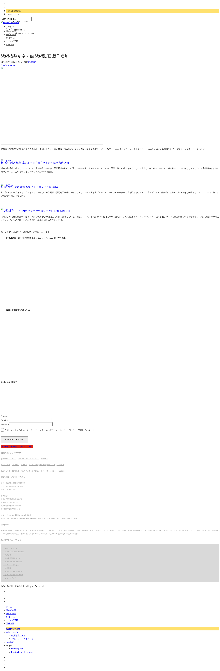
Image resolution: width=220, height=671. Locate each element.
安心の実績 (11, 34)
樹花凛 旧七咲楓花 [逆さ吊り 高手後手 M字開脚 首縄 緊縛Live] (35, 162)
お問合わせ (6, 471)
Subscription (18, 30)
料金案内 (24, 465)
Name (4, 416)
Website (5, 424)
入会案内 (44, 459)
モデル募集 (60, 465)
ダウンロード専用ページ (22, 21)
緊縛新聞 (10, 44)
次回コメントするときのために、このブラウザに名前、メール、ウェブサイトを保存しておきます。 (50, 430)
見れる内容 (11, 31)
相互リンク (51, 465)
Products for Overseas (23, 33)
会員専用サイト (18, 635)
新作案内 (32, 62)
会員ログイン (13, 14)
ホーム (9, 28)
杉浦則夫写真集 (14, 11)
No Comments (8, 65)
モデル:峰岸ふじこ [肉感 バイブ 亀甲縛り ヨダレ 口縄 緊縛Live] (35, 210)
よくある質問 (12, 41)
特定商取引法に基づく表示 (30, 471)
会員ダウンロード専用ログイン (28, 459)
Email (4, 420)
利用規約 (61, 471)
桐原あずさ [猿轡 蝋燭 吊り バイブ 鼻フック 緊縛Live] (30, 186)
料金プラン (11, 37)
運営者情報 (15, 471)
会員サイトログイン (9, 459)
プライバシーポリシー (48, 471)
